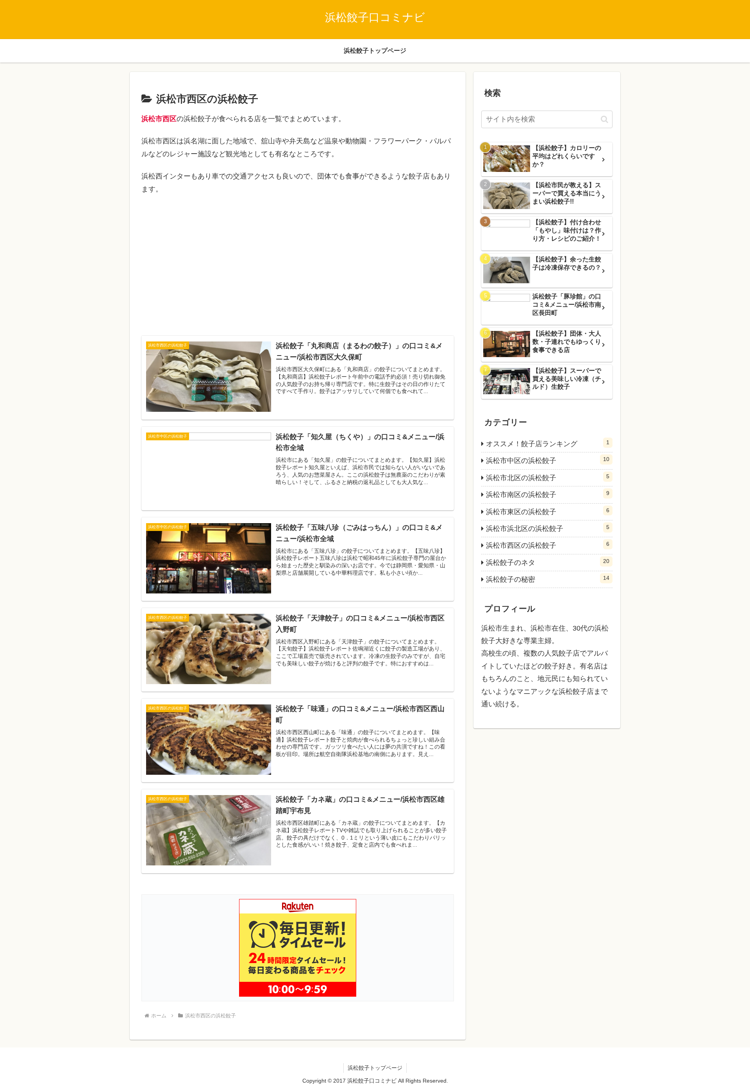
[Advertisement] (297, 271)
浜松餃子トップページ (375, 1068)
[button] (604, 119)
